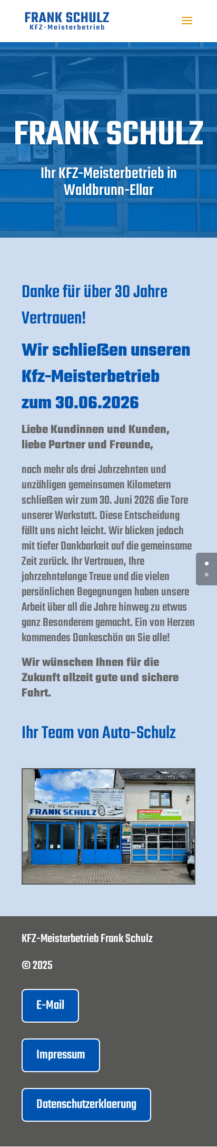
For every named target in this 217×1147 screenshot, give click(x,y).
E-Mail (50, 1005)
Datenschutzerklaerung (86, 1104)
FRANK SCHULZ (108, 135)
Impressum (60, 1055)
